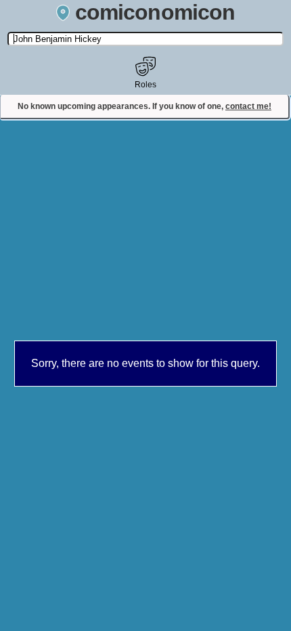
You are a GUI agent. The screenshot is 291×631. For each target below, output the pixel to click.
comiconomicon (155, 12)
